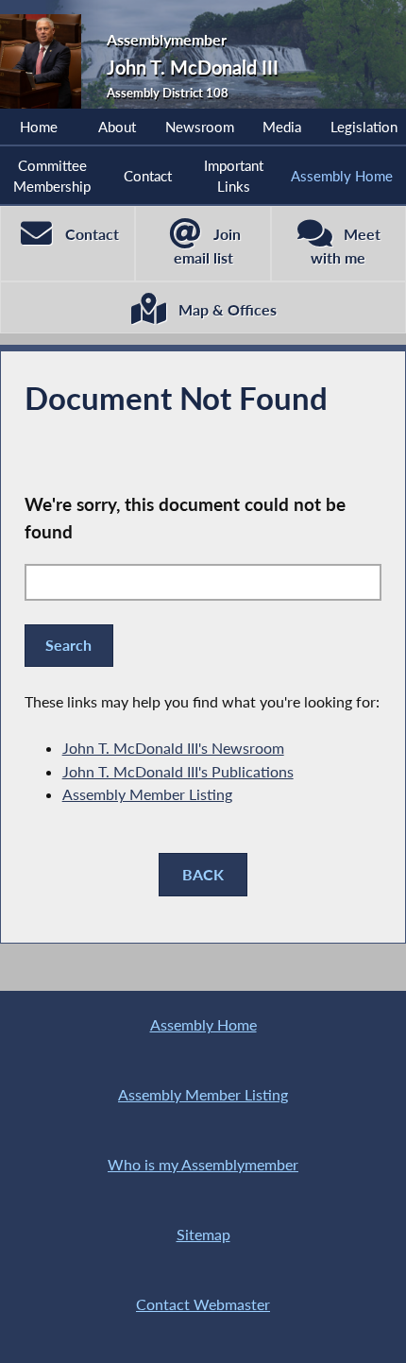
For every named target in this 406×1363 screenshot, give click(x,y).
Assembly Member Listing (147, 794)
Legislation (364, 126)
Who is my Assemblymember (203, 1164)
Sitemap (203, 1234)
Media (281, 126)
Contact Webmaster (203, 1304)
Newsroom (199, 126)
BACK (203, 874)
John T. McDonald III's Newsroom (173, 748)
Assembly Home (342, 175)
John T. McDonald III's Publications (178, 771)
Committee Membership (52, 176)
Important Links (233, 176)
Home (39, 126)
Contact (148, 175)
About (117, 126)
